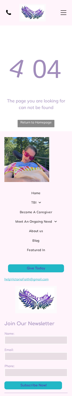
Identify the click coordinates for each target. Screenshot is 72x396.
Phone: (10, 366)
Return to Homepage (36, 122)
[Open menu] (63, 13)
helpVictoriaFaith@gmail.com (26, 279)
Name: (9, 333)
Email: (9, 350)
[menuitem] (36, 194)
